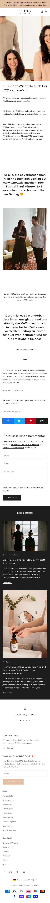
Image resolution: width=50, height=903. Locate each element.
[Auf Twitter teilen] (19, 421)
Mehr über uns (8, 748)
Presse (5, 860)
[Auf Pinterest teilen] (30, 421)
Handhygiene (8, 809)
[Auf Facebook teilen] (8, 421)
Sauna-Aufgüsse (9, 821)
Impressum (7, 851)
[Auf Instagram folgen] (10, 872)
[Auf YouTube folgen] (24, 872)
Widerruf (6, 856)
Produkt (6, 662)
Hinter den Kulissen (11, 555)
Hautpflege (7, 813)
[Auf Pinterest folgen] (17, 872)
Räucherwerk (8, 817)
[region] (25, 711)
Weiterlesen (7, 582)
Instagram (25, 400)
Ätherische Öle (8, 800)
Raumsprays (7, 804)
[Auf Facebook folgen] (4, 872)
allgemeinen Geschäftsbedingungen (25, 444)
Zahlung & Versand (10, 843)
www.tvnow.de (13, 182)
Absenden (12, 498)
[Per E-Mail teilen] (41, 421)
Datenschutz (7, 847)
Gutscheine (7, 826)
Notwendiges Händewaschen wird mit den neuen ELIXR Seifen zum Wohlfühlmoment (24, 670)
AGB (4, 864)
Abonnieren (13, 782)
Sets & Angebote (9, 830)
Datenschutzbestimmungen (13, 447)
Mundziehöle (8, 796)
